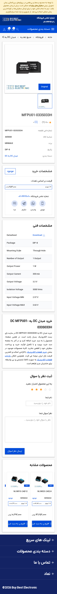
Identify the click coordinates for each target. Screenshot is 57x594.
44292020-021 (24, 196)
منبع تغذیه (25, 37)
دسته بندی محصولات (38, 29)
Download (37, 235)
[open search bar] (17, 30)
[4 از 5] (45, 389)
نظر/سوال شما (45, 413)
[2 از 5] (36, 389)
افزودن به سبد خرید (40, 523)
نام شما (48, 397)
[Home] (11, 20)
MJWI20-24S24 (44, 491)
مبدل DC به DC (8, 37)
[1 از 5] (32, 389)
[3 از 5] (41, 389)
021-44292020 (49, 22)
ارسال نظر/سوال (14, 451)
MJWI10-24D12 (21, 491)
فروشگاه (39, 37)
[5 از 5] (50, 389)
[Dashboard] (4, 30)
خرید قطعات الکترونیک (37, 352)
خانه (50, 37)
